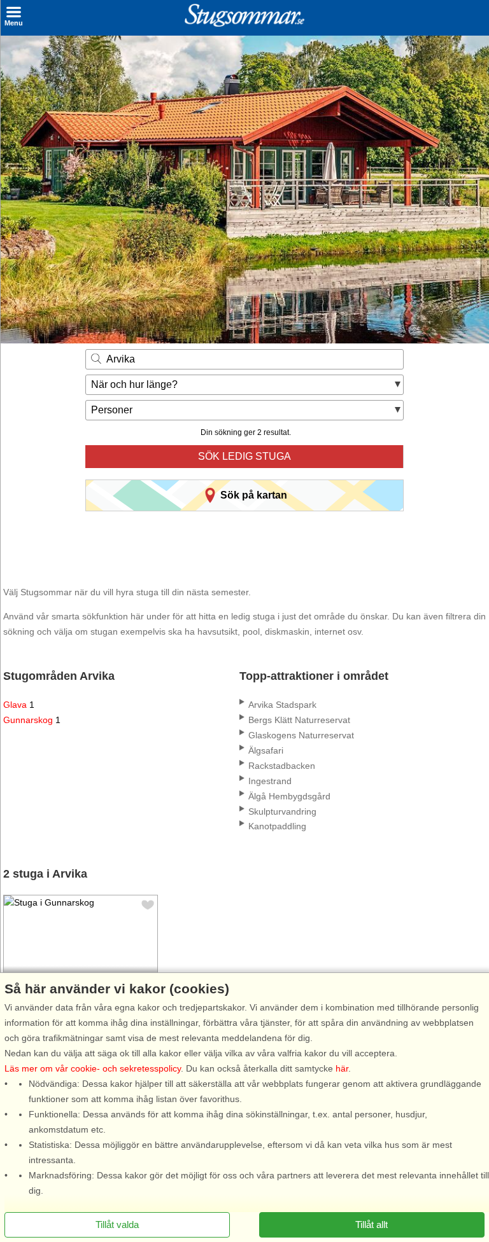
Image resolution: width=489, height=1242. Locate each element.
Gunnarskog (31, 720)
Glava (18, 705)
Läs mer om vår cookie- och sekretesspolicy (92, 1068)
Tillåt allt (371, 1224)
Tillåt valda (117, 1224)
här (342, 1068)
